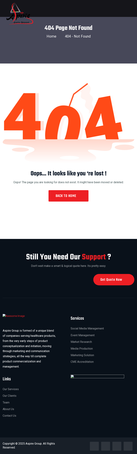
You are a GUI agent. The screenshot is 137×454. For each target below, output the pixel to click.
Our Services (11, 389)
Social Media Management (87, 328)
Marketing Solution (82, 355)
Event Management (83, 335)
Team (6, 402)
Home (52, 36)
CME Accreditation (82, 361)
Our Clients (9, 395)
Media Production (82, 348)
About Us (8, 409)
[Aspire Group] (19, 13)
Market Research (81, 342)
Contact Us (9, 415)
